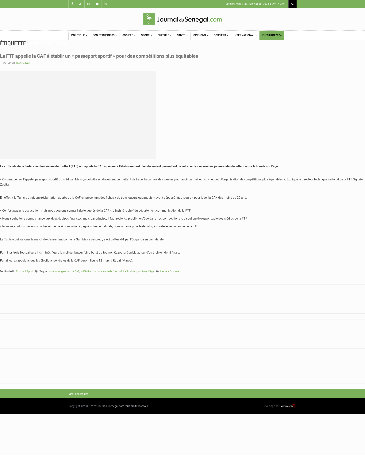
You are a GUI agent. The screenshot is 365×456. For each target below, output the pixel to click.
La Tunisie (129, 271)
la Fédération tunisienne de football (101, 271)
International (244, 35)
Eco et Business (104, 35)
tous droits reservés (136, 406)
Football (21, 271)
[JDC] (182, 19)
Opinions (199, 35)
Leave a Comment (170, 271)
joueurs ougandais (60, 271)
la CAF (75, 271)
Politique (78, 35)
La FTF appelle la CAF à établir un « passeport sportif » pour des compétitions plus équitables (99, 56)
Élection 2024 (272, 35)
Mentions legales (78, 393)
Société (128, 35)
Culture (164, 35)
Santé (181, 35)
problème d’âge (145, 271)
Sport (145, 35)
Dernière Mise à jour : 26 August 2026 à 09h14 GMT (255, 3)
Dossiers (220, 35)
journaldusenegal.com (111, 406)
